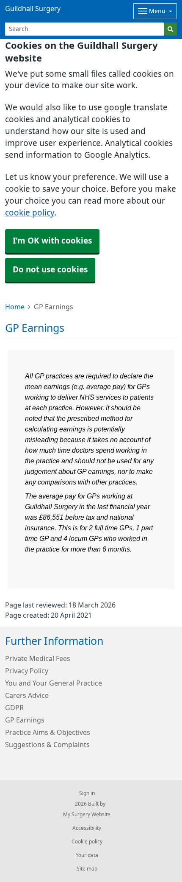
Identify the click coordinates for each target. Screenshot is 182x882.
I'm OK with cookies (52, 241)
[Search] (170, 29)
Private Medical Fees (37, 658)
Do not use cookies (50, 270)
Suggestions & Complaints (47, 744)
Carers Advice (27, 695)
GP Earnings (24, 720)
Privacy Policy (26, 670)
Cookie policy (87, 841)
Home (15, 306)
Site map (87, 868)
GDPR (14, 707)
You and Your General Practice (53, 683)
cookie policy (29, 213)
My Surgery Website (86, 814)
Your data (87, 855)
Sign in (87, 793)
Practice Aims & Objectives (47, 732)
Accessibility (86, 828)
